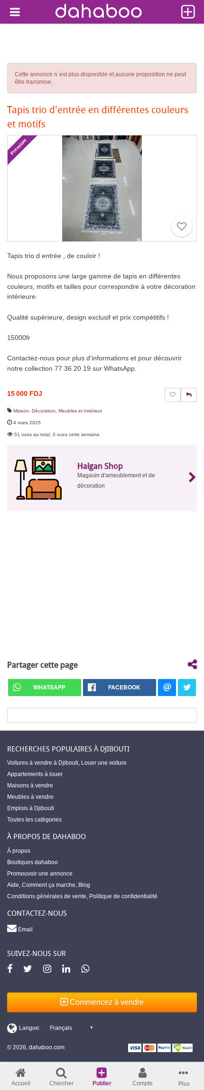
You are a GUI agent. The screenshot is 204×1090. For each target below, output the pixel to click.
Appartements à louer (35, 774)
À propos (18, 851)
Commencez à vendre (106, 1002)
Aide (13, 885)
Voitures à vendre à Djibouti (42, 762)
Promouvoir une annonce (40, 873)
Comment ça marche (48, 885)
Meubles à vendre (30, 797)
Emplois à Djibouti (30, 808)
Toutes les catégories (34, 819)
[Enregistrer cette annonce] (181, 226)
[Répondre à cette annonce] (189, 395)
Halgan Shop (100, 465)
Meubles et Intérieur (80, 410)
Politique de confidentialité (123, 896)
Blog (84, 885)
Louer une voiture (104, 762)
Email (25, 929)
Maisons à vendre (30, 785)
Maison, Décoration (34, 410)
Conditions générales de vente (46, 896)
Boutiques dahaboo (32, 862)
